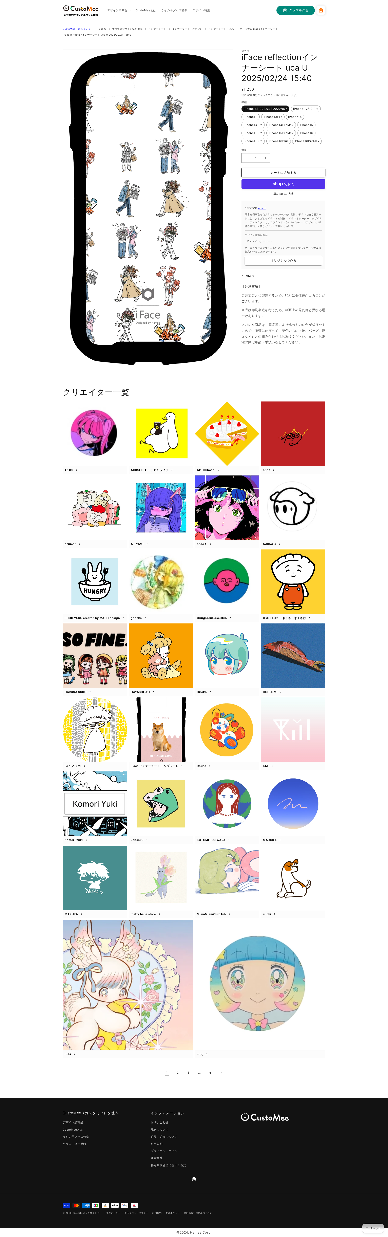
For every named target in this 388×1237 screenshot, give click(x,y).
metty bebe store (143, 914)
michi (267, 914)
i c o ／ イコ (73, 766)
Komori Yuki (74, 840)
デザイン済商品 (73, 1122)
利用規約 (156, 1143)
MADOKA (270, 840)
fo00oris (269, 544)
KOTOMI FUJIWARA (211, 840)
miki (68, 1054)
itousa (201, 766)
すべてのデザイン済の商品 (127, 28)
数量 (244, 150)
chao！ (202, 544)
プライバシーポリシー (165, 1150)
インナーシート (157, 28)
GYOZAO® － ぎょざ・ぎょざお (284, 618)
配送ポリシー (173, 1213)
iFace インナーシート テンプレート (154, 766)
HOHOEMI (270, 692)
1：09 (69, 470)
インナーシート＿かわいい (187, 28)
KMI (266, 766)
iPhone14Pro (253, 125)
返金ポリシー (113, 1213)
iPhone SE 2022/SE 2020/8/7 (265, 108)
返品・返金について (164, 1136)
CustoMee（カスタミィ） (78, 28)
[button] (119, 10)
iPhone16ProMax (306, 141)
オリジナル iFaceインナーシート (259, 28)
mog (200, 1054)
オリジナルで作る (283, 260)
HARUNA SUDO (76, 692)
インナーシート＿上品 (221, 28)
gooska (136, 618)
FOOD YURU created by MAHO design (92, 618)
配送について (160, 1129)
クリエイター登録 (74, 1143)
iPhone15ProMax (281, 133)
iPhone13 (250, 116)
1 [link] (167, 1073)
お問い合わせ (160, 1122)
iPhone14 (295, 116)
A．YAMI (137, 544)
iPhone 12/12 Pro (305, 108)
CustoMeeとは (73, 1129)
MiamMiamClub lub (211, 914)
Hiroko (202, 692)
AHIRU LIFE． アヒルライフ (150, 470)
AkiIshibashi (206, 470)
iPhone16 (306, 133)
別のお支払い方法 (283, 193)
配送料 (251, 95)
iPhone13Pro (273, 116)
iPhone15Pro (253, 133)
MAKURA (71, 914)
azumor (70, 544)
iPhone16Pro (253, 141)
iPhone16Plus (279, 141)
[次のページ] (221, 1072)
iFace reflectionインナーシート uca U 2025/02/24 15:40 (97, 34)
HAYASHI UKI (140, 692)
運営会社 (156, 1158)
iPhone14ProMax (281, 125)
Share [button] (250, 276)
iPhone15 (306, 125)
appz (266, 470)
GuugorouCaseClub (212, 618)
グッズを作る (299, 10)
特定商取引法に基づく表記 (168, 1165)
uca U (102, 28)
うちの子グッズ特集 (76, 1136)
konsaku (137, 840)
